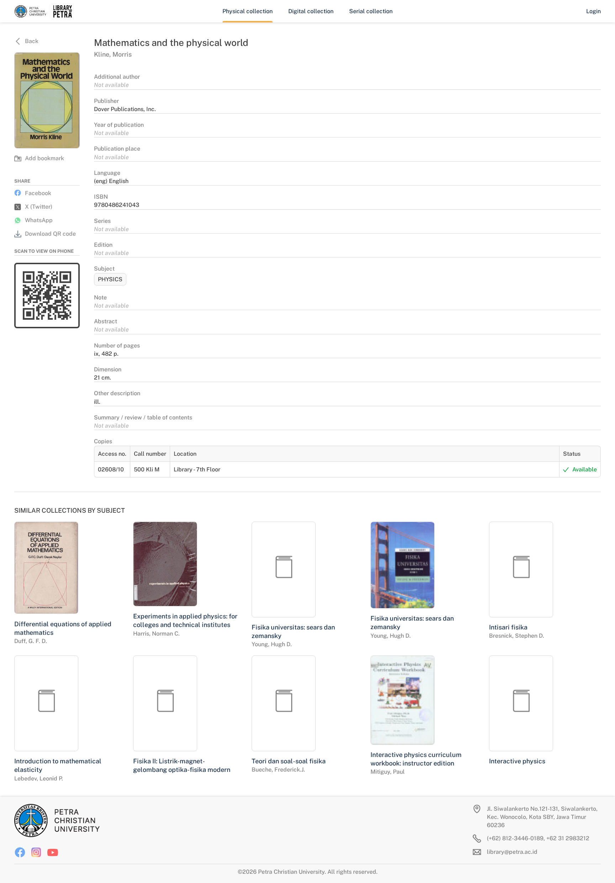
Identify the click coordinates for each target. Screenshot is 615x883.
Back (31, 41)
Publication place (117, 148)
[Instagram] (36, 852)
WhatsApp (39, 220)
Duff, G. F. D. (30, 641)
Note (100, 297)
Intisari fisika (508, 627)
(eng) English (111, 181)
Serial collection (371, 11)
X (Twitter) (38, 206)
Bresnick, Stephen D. (516, 635)
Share (22, 181)
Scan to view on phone (44, 251)
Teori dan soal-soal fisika (289, 761)
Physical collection (247, 11)
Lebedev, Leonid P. (38, 778)
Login (593, 11)
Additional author (117, 76)
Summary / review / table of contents (143, 417)
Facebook (38, 193)
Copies (103, 441)
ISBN (101, 196)
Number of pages (117, 345)
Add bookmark (44, 158)
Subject (104, 268)
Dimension (107, 369)
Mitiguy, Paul (387, 771)
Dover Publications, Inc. (125, 109)
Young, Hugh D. (272, 644)
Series (102, 221)
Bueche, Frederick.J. (278, 769)
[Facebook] (20, 852)
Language (107, 172)
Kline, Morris (113, 54)
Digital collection (310, 11)
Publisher (106, 101)
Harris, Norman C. (156, 633)
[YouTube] (52, 852)
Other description (117, 393)
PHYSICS (110, 279)
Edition (103, 244)
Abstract (105, 321)
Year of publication (119, 124)
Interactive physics (517, 761)
